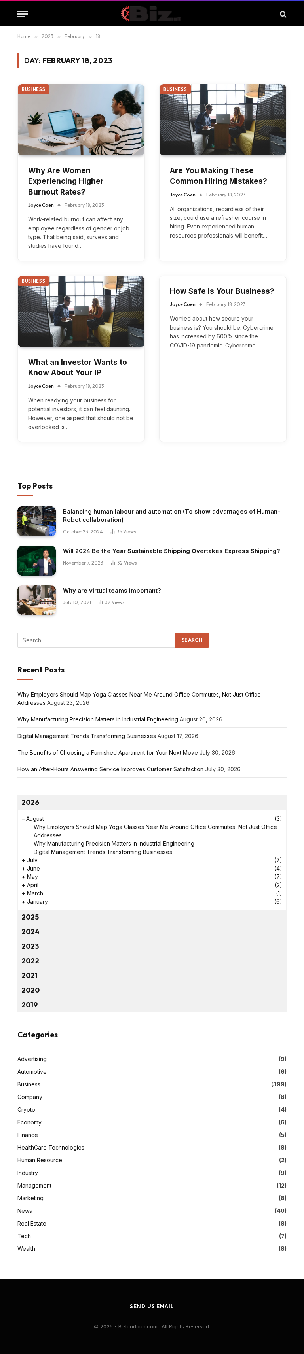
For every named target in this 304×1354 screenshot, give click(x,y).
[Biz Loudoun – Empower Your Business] (152, 14)
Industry (27, 1172)
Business (33, 89)
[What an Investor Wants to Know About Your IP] (81, 311)
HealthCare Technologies (50, 1147)
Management (34, 1185)
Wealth (26, 1248)
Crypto (26, 1109)
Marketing (30, 1198)
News (24, 1210)
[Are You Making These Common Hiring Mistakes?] (223, 119)
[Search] (282, 14)
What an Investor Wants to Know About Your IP (77, 368)
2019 (29, 1004)
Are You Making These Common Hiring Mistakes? (218, 176)
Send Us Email (152, 1306)
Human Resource (39, 1160)
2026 (30, 802)
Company (29, 1096)
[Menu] (22, 14)
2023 (30, 946)
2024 (30, 931)
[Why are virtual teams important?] (36, 600)
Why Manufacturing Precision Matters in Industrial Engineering (97, 719)
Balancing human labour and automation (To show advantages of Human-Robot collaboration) (171, 515)
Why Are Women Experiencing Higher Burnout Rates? (66, 181)
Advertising (32, 1059)
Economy (29, 1122)
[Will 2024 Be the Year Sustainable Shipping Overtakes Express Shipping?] (36, 561)
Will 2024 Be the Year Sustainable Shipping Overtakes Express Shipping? (171, 551)
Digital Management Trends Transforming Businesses (86, 736)
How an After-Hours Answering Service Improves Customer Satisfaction (110, 769)
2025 (30, 917)
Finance (27, 1134)
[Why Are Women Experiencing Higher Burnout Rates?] (81, 119)
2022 (30, 960)
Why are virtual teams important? (112, 590)
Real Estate (31, 1223)
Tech (24, 1236)
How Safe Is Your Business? (222, 291)
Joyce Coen (41, 205)
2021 (29, 975)
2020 (30, 990)
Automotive (32, 1071)
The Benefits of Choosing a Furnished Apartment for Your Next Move (107, 752)
